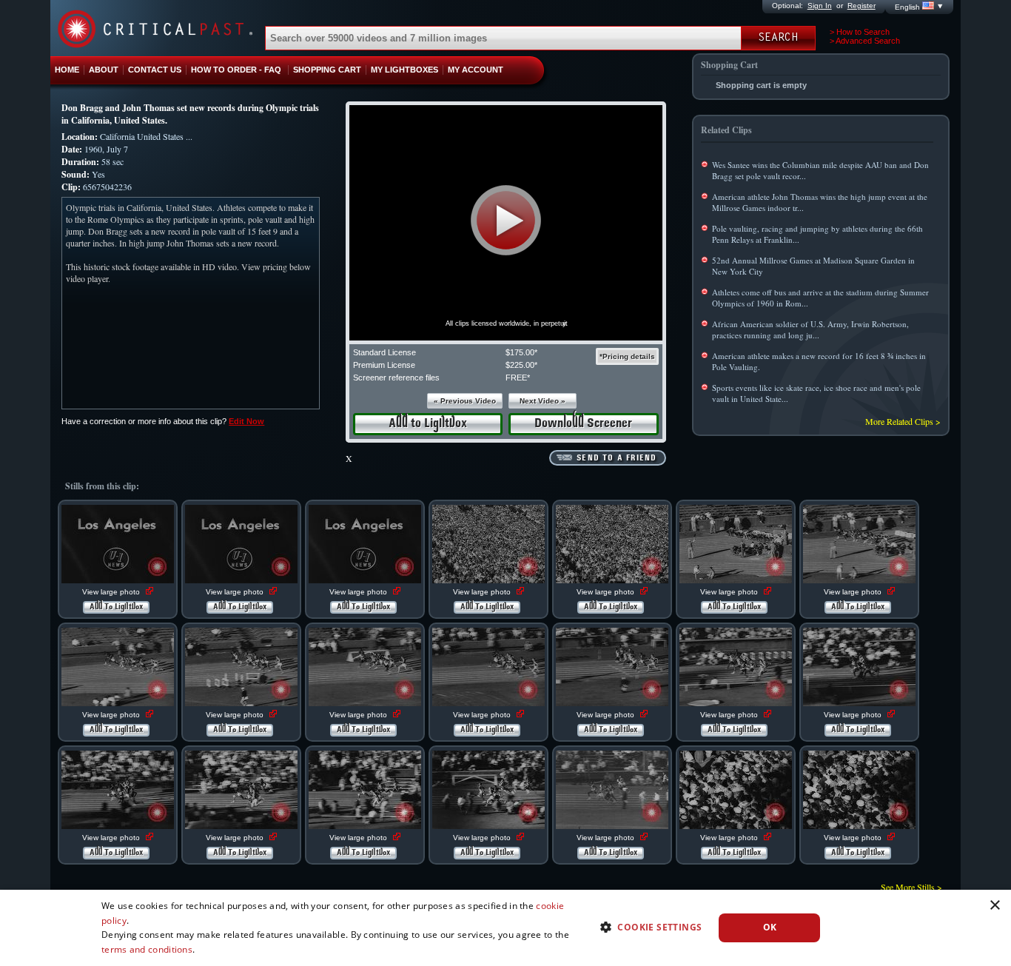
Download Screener (583, 423)
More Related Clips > (903, 421)
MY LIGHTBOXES (404, 69)
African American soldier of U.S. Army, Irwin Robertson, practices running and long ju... (810, 329)
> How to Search (860, 31)
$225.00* (521, 364)
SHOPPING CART (327, 69)
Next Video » (542, 401)
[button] (506, 220)
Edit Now (246, 421)
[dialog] (505, 928)
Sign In (819, 5)
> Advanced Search (865, 40)
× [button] (994, 905)
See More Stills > (911, 887)
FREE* (518, 377)
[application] (505, 223)
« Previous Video (465, 401)
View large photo (112, 592)
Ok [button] (770, 927)
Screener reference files (396, 377)
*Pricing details (627, 356)
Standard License (384, 352)
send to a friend (616, 458)
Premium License (384, 364)
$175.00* (521, 352)
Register (861, 5)
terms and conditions (146, 949)
